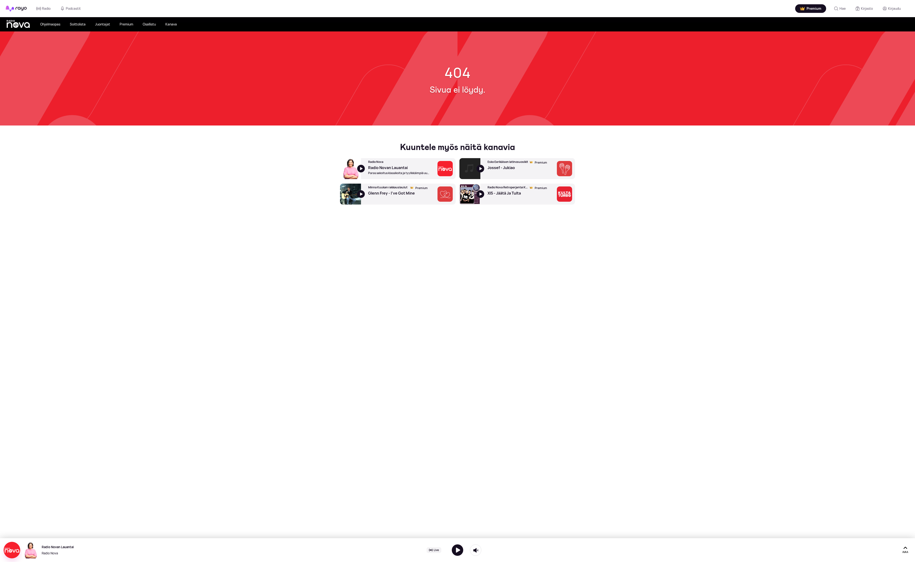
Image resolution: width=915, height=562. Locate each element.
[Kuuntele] (457, 550)
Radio (46, 8)
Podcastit (73, 8)
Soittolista (78, 24)
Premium (126, 24)
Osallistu (149, 24)
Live (436, 550)
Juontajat (102, 24)
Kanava (171, 24)
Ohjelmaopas (50, 24)
